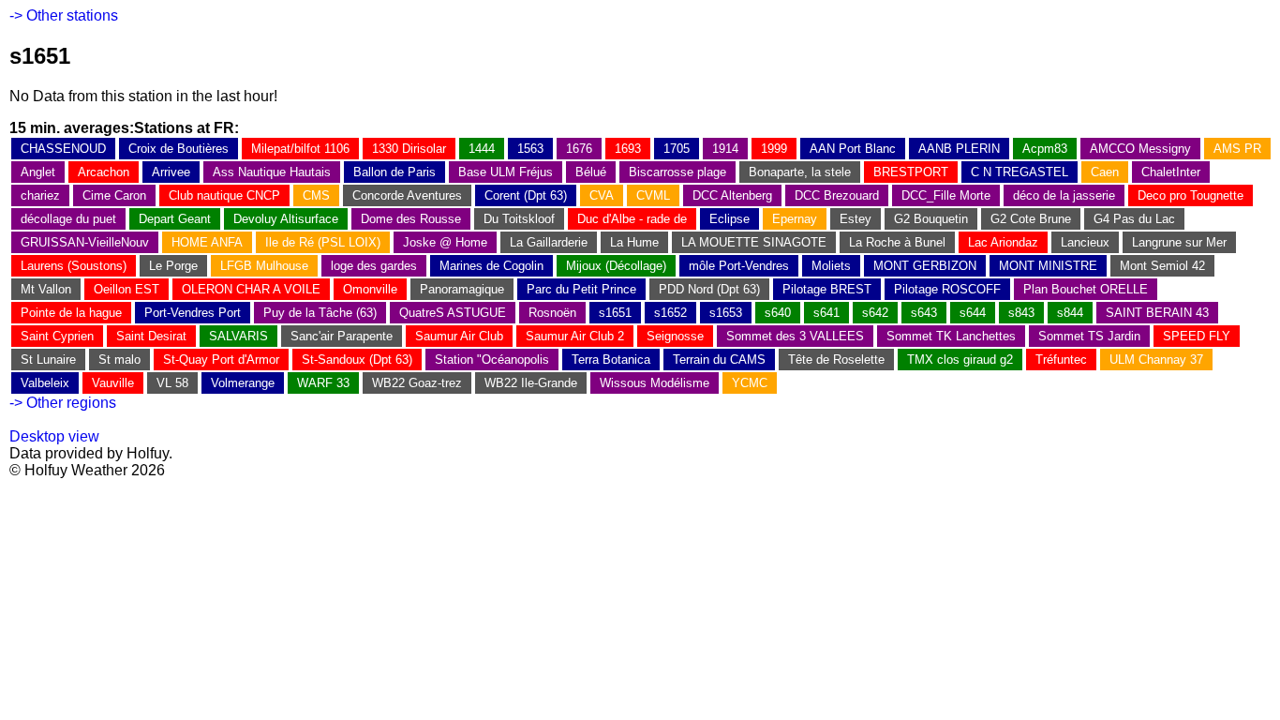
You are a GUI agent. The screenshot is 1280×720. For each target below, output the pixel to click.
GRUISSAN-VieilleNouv (85, 242)
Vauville (113, 383)
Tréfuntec (1061, 359)
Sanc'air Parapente (341, 336)
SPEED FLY (1196, 336)
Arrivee (171, 172)
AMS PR (1237, 149)
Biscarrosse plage (677, 172)
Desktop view (54, 436)
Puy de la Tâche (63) (320, 313)
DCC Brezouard (837, 195)
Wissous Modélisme (654, 383)
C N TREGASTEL (1019, 172)
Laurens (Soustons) (74, 266)
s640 (778, 313)
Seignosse (675, 336)
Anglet (38, 172)
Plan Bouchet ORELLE (1085, 289)
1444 (482, 149)
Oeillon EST (126, 289)
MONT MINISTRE (1048, 266)
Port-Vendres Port (192, 313)
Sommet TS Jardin (1089, 336)
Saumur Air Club (459, 336)
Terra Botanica (611, 359)
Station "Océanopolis (492, 359)
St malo (119, 359)
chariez (40, 195)
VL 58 (172, 383)
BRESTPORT (910, 172)
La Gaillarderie (549, 242)
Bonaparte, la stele (800, 172)
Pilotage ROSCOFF (947, 289)
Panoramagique (462, 289)
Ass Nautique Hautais (272, 172)
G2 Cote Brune (1030, 219)
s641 (826, 313)
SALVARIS (238, 336)
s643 (924, 313)
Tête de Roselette (836, 359)
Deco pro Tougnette (1190, 195)
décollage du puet (68, 219)
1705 (676, 149)
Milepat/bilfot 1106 (300, 149)
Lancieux (1085, 242)
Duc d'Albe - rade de (632, 219)
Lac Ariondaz (1003, 242)
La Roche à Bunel (897, 242)
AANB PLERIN (959, 149)
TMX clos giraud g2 (960, 359)
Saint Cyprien (57, 336)
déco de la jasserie (1064, 195)
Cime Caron (114, 195)
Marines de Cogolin (491, 266)
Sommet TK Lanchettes (951, 336)
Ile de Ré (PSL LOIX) (322, 242)
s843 (1021, 313)
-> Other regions (62, 403)
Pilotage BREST (826, 289)
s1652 (670, 313)
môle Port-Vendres (739, 266)
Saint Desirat (151, 336)
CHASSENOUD (63, 149)
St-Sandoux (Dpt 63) (357, 359)
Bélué (590, 172)
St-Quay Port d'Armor (221, 359)
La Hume (634, 242)
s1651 (615, 313)
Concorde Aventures (407, 195)
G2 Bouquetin (931, 219)
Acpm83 (1044, 149)
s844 (1070, 313)
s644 (973, 313)
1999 (774, 149)
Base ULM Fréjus (505, 172)
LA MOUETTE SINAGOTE (753, 242)
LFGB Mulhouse (264, 266)
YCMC (749, 383)
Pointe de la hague (71, 313)
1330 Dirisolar (409, 149)
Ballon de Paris (394, 172)
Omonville (370, 289)
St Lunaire (48, 359)
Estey (855, 219)
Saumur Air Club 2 (575, 336)
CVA (601, 195)
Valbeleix (45, 383)
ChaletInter (1170, 172)
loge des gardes (374, 266)
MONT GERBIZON (924, 266)
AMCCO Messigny (1140, 149)
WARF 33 (323, 383)
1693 (628, 149)
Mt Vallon (46, 289)
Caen (1105, 172)
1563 (530, 149)
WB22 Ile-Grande (530, 383)
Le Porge (173, 266)
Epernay (794, 219)
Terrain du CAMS (719, 359)
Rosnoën (552, 313)
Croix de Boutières (178, 149)
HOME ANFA (207, 242)
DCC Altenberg (732, 195)
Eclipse (729, 219)
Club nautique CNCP (224, 195)
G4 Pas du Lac (1134, 219)
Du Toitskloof (519, 219)
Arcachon (103, 172)
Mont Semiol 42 (1162, 266)
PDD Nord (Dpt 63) (709, 289)
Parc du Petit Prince (581, 289)
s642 (875, 313)
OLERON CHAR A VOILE (251, 289)
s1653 (725, 313)
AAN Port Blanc (853, 149)
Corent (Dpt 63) (525, 195)
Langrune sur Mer (1179, 242)
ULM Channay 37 (1156, 359)
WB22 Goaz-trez (417, 383)
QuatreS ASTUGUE (452, 313)
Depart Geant (175, 219)
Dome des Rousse (411, 219)
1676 (579, 149)
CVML (653, 195)
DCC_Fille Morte (945, 195)
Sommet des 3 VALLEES (795, 336)
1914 (725, 149)
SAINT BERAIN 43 (1157, 313)
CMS (316, 195)
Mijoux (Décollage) (616, 266)
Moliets (831, 266)
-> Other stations (63, 15)
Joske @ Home (445, 242)
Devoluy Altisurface (285, 219)
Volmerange (243, 383)
